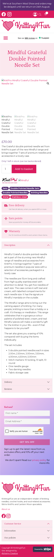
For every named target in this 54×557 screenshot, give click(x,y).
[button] (48, 83)
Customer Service (12, 524)
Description (9, 245)
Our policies (10, 538)
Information (10, 531)
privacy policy (39, 460)
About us (6, 509)
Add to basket (24, 169)
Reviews (8, 389)
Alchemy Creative (10, 553)
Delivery (8, 382)
